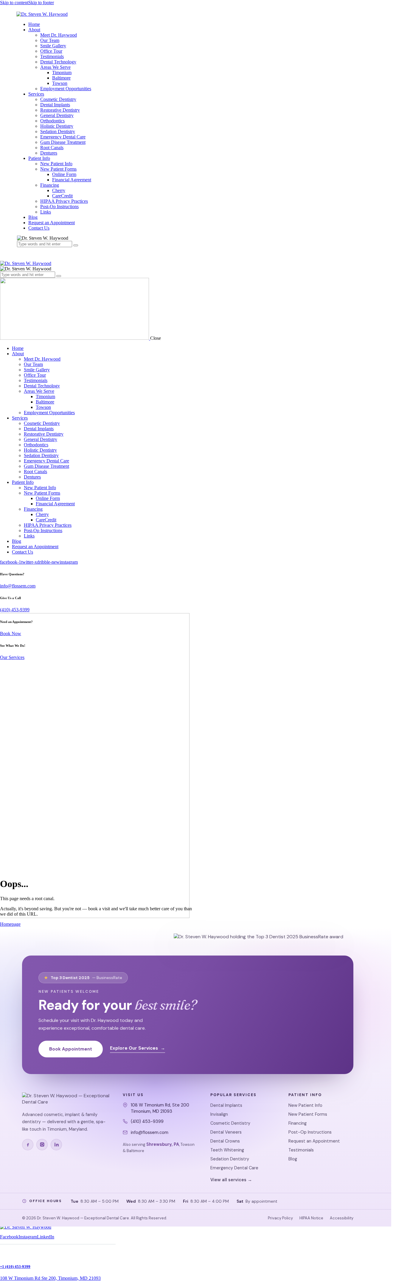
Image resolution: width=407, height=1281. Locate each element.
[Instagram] (42, 1144)
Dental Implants (226, 1105)
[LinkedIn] (56, 1144)
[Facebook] (27, 1144)
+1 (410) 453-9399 (15, 1266)
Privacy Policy (280, 1218)
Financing (297, 1123)
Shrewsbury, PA (162, 1144)
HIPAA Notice (311, 1218)
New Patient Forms (307, 1114)
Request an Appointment (314, 1141)
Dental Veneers (226, 1132)
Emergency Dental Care (234, 1168)
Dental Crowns (225, 1141)
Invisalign (219, 1114)
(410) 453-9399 (14, 609)
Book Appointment (70, 1049)
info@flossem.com (17, 585)
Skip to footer (41, 2)
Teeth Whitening (227, 1150)
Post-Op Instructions (310, 1132)
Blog (292, 1159)
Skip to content (14, 2)
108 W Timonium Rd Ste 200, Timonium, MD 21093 (50, 1278)
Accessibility (341, 1218)
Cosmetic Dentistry (230, 1123)
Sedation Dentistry (229, 1159)
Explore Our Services (137, 1048)
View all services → (231, 1179)
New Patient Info (305, 1105)
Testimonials (301, 1150)
